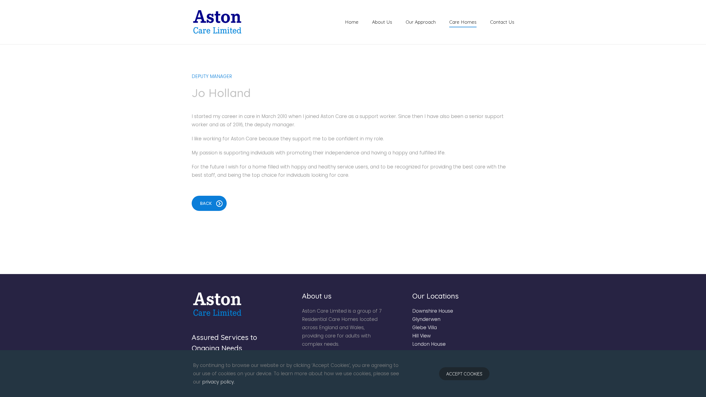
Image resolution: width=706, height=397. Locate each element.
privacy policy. (218, 382)
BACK (206, 203)
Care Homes (463, 22)
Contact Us (502, 22)
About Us (382, 22)
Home (352, 22)
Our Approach (421, 22)
